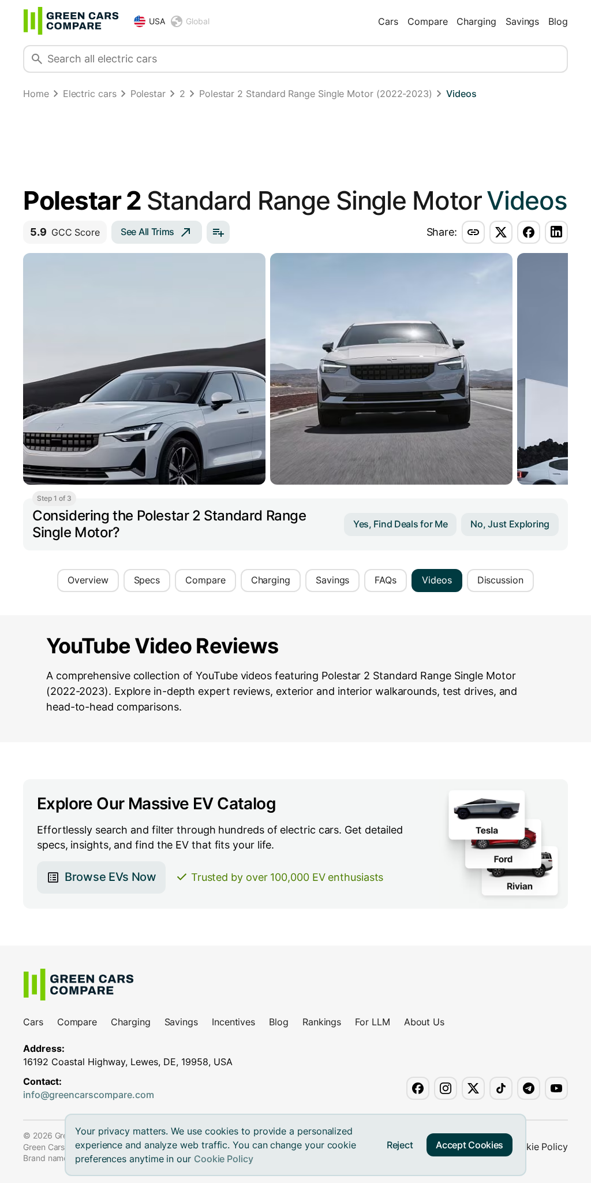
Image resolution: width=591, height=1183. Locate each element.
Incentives (233, 1022)
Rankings (321, 1022)
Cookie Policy (223, 1159)
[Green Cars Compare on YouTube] (556, 1088)
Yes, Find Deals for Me (400, 524)
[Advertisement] (295, 146)
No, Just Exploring (509, 524)
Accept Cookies (469, 1145)
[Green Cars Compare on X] (473, 1088)
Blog (558, 21)
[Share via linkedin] (556, 232)
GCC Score (65, 232)
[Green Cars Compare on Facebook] (417, 1088)
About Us (424, 1022)
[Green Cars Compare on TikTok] (501, 1088)
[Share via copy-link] (473, 232)
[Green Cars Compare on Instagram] (445, 1088)
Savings (522, 21)
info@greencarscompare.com (88, 1094)
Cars (388, 21)
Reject (400, 1145)
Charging (476, 21)
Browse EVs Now (110, 877)
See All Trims (147, 231)
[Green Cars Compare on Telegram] (528, 1088)
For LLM (372, 1022)
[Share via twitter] (501, 232)
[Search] (37, 58)
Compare (427, 21)
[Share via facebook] (528, 232)
